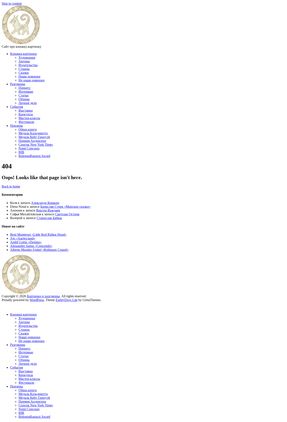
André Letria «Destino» (26, 242)
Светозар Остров (67, 214)
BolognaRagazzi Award (34, 156)
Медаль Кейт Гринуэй (34, 137)
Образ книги (27, 129)
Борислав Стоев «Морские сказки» (65, 206)
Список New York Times (35, 144)
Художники (26, 57)
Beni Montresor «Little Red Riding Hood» (38, 234)
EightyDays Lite (67, 300)
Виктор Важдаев (48, 210)
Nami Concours (28, 148)
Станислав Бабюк (49, 218)
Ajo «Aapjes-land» (22, 238)
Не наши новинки (31, 80)
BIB (21, 152)
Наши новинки (29, 76)
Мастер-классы (29, 118)
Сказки (23, 72)
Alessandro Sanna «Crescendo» (31, 246)
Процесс (24, 88)
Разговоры (17, 84)
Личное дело (27, 103)
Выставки (25, 110)
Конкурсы (25, 114)
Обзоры (24, 99)
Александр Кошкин (45, 203)
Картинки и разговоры (43, 296)
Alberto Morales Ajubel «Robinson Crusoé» (39, 249)
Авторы (24, 61)
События (16, 106)
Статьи (23, 95)
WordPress (37, 300)
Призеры (16, 125)
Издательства (28, 65)
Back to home (11, 186)
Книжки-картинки (23, 54)
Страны (24, 69)
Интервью (25, 91)
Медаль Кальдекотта (33, 133)
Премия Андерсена (32, 141)
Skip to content (12, 3)
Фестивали (26, 122)
